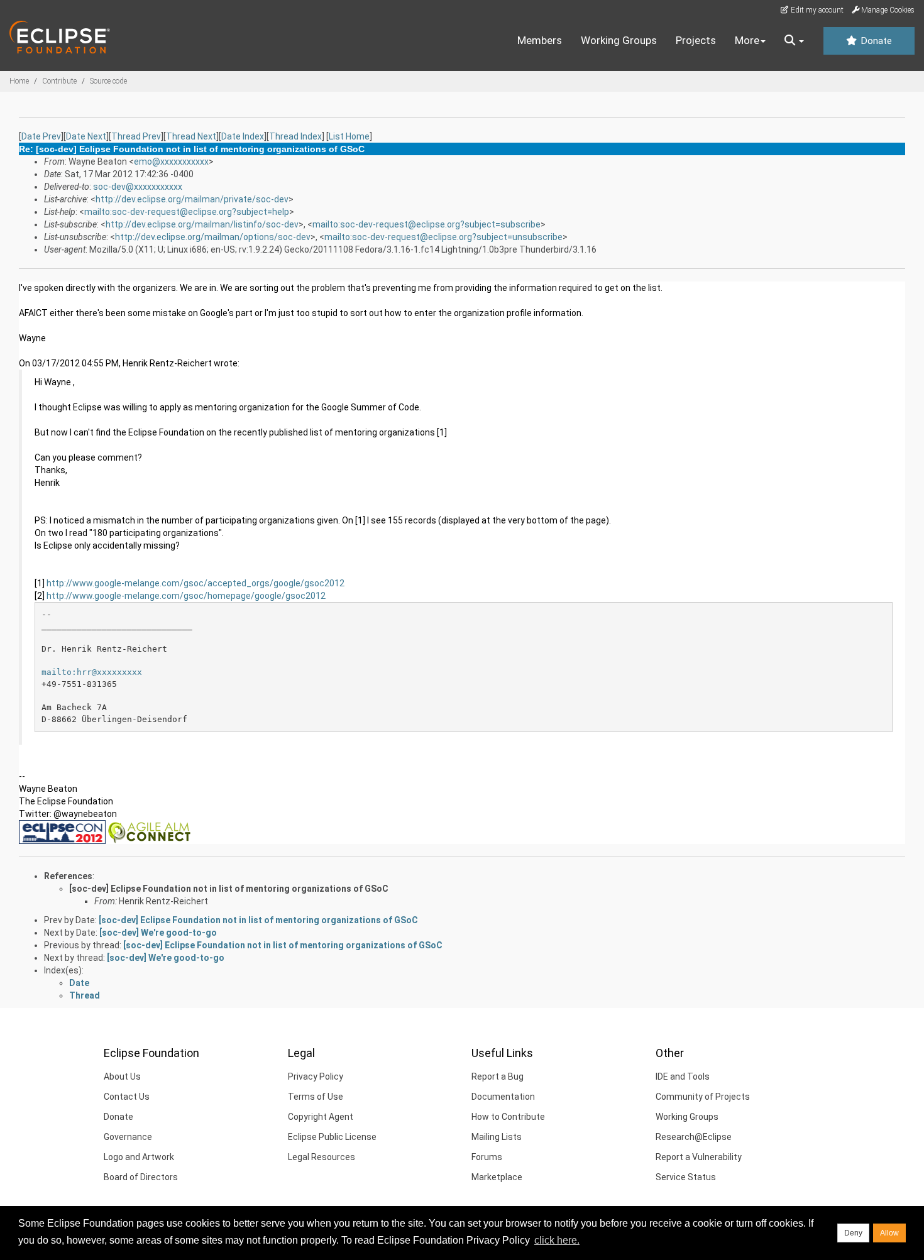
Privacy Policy (315, 1076)
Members (539, 40)
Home (19, 81)
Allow (889, 1233)
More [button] (747, 40)
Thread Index (295, 136)
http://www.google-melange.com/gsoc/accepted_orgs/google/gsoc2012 (195, 583)
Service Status (686, 1177)
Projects (696, 40)
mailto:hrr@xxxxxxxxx (91, 672)
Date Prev (41, 136)
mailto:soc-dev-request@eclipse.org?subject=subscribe (426, 224)
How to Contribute (508, 1117)
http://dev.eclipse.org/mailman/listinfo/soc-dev (202, 224)
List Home (349, 136)
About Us (122, 1076)
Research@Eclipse (694, 1137)
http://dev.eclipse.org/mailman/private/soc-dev (192, 199)
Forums (486, 1157)
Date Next (86, 136)
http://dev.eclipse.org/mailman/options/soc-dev (213, 237)
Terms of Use (315, 1097)
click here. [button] (557, 1240)
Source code (108, 81)
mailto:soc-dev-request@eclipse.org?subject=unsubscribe (443, 237)
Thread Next (191, 136)
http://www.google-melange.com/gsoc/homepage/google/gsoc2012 (186, 596)
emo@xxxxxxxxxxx (171, 161)
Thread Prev (136, 136)
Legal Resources (321, 1157)
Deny (853, 1233)
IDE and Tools (683, 1076)
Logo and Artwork (139, 1157)
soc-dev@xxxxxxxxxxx (137, 187)
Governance (128, 1137)
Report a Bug (497, 1076)
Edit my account (816, 10)
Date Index (242, 136)
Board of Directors (141, 1177)
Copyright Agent (320, 1117)
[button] (794, 41)
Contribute (59, 81)
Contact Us (127, 1097)
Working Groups (619, 40)
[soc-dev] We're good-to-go (158, 933)
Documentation (503, 1097)
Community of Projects (703, 1097)
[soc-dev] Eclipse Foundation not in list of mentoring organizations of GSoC (228, 889)
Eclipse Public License (332, 1137)
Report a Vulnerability (699, 1157)
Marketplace (496, 1177)
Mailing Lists (496, 1137)
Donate (875, 41)
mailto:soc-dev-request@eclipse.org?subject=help (186, 212)
